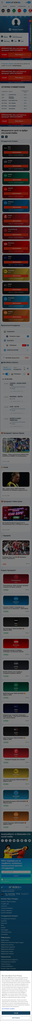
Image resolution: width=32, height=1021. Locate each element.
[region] (16, 996)
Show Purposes (16, 1017)
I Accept (16, 1013)
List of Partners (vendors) (8, 1008)
